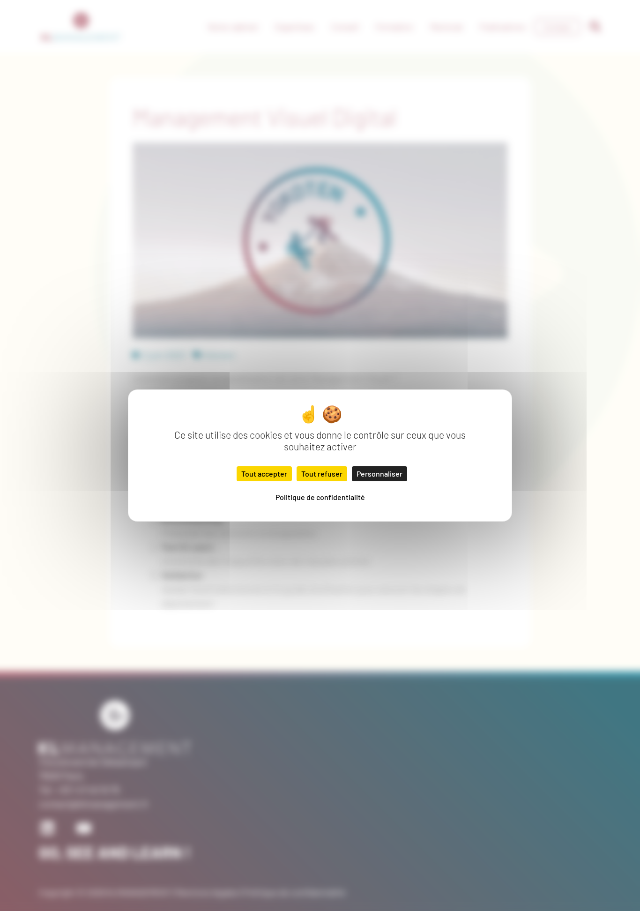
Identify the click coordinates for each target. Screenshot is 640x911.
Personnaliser (379, 473)
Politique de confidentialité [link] (320, 497)
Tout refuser (321, 473)
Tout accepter (264, 473)
